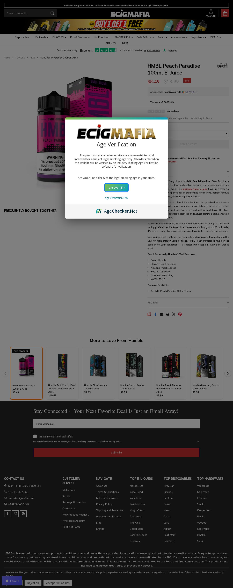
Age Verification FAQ (116, 197)
